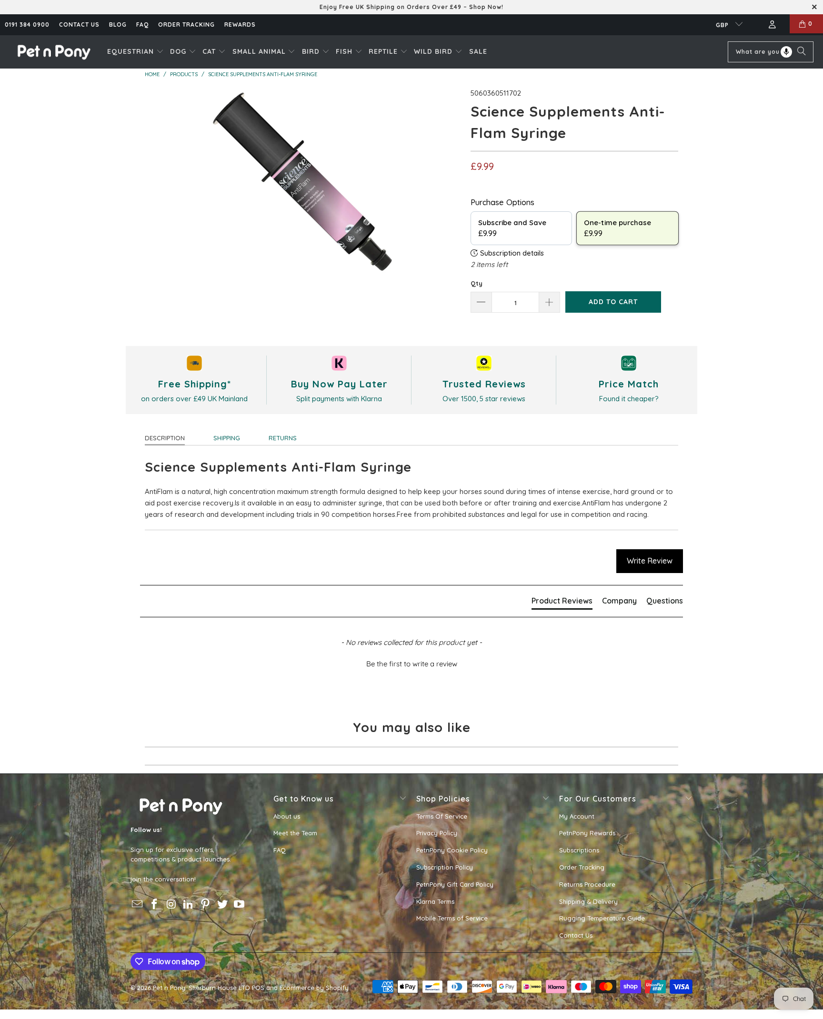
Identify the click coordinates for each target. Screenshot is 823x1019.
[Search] (801, 51)
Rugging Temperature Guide (602, 918)
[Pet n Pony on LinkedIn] (188, 904)
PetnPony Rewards (587, 833)
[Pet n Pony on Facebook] (155, 904)
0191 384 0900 (27, 24)
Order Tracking (186, 24)
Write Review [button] (649, 560)
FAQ (142, 24)
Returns (283, 438)
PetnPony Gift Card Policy (454, 884)
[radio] (521, 228)
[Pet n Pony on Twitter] (222, 904)
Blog (118, 24)
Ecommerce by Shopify (314, 987)
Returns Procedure (587, 884)
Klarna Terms (435, 901)
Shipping (226, 438)
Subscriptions (579, 850)
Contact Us (575, 935)
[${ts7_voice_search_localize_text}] (786, 51)
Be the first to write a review (411, 663)
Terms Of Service (441, 816)
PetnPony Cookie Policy (452, 850)
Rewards (240, 24)
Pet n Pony (169, 987)
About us (286, 816)
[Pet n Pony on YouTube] (239, 904)
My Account (576, 816)
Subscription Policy (444, 867)
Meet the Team (295, 833)
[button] (135, 52)
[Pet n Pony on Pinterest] (206, 904)
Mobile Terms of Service (452, 918)
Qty (476, 283)
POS (258, 987)
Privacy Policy (436, 833)
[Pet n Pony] (54, 51)
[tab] (562, 602)
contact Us (79, 24)
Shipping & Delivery (588, 901)
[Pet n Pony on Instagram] (171, 904)
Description (165, 438)
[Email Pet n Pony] (137, 904)
